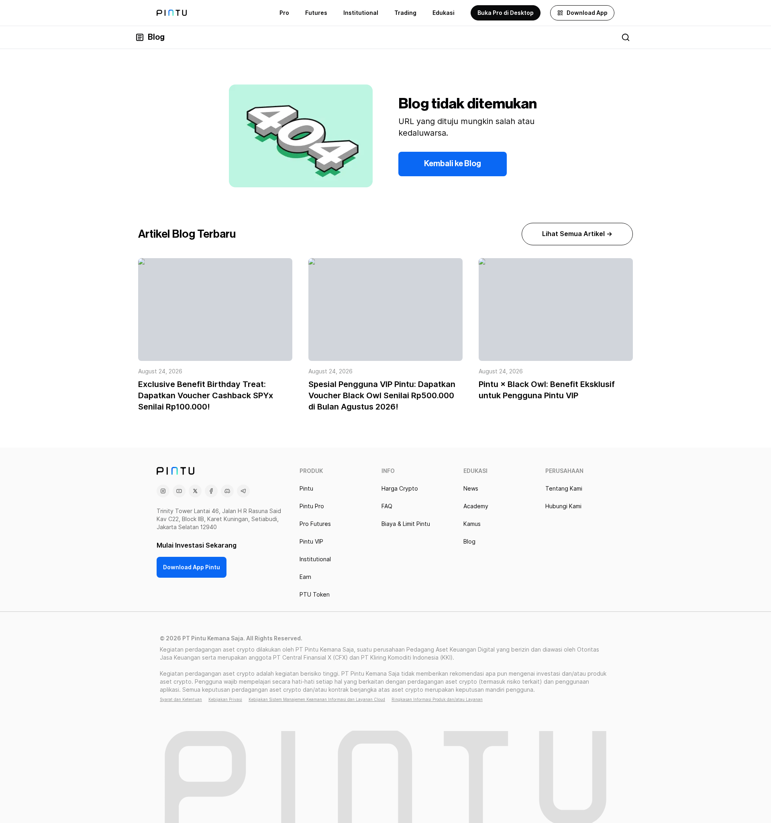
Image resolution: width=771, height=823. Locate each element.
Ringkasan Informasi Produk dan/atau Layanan (437, 699)
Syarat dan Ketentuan (181, 699)
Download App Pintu (191, 567)
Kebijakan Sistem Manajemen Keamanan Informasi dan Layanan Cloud (317, 699)
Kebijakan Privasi (225, 699)
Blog (156, 37)
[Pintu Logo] (172, 13)
